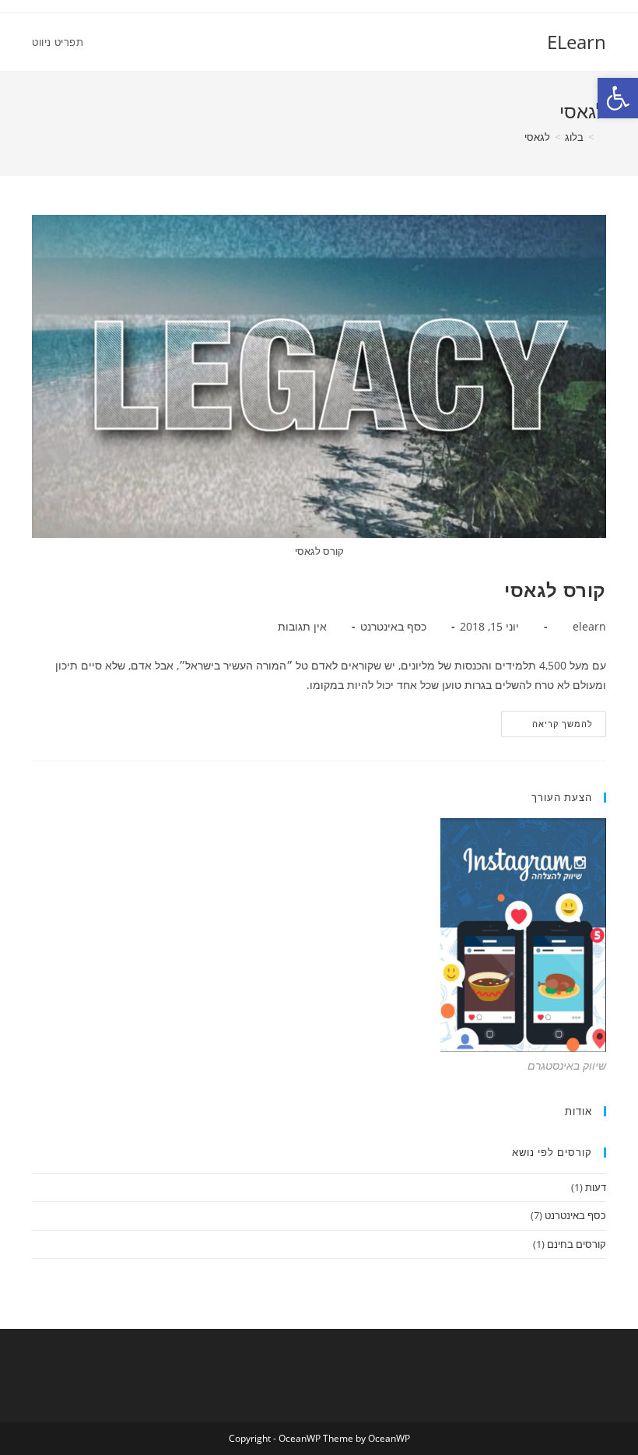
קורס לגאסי (555, 590)
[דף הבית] (602, 137)
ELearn (576, 41)
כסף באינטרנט (393, 626)
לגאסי (537, 137)
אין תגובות (302, 626)
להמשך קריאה (547, 726)
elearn (589, 626)
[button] (618, 98)
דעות (595, 1187)
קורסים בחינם (576, 1244)
